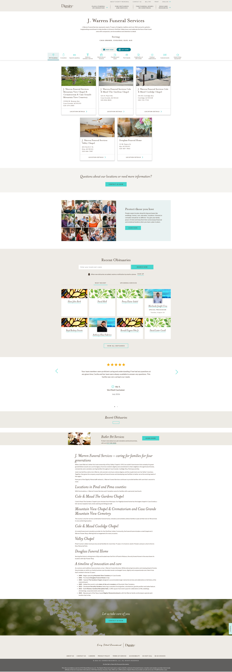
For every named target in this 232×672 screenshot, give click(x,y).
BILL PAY (148, 1)
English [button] (165, 1)
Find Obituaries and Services (122, 7)
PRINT (157, 1)
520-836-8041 (106, 100)
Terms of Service (119, 656)
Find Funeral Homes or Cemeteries (144, 7)
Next (175, 371)
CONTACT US (137, 1)
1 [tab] (115, 407)
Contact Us (81, 656)
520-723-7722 (143, 100)
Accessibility (134, 656)
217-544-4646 (111, 443)
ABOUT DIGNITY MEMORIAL (119, 1)
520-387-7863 (124, 148)
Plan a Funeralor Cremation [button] (98, 7)
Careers (92, 656)
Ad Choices (161, 656)
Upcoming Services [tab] (128, 283)
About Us (70, 656)
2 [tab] (117, 407)
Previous (56, 374)
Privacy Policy (104, 656)
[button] (166, 2)
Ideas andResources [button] (163, 7)
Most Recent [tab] (100, 283)
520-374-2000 (68, 105)
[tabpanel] (116, 382)
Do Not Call (147, 656)
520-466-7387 (87, 151)
